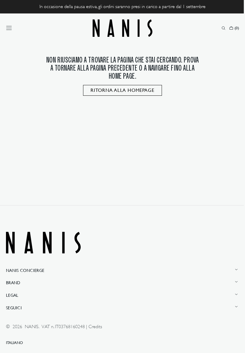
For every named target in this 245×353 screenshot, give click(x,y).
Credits (95, 326)
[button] (9, 28)
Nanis (32, 326)
